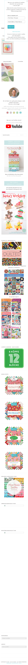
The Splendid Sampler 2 (14, 296)
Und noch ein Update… (7, 61)
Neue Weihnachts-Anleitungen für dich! (14, 189)
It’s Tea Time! (20, 61)
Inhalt (13, 31)
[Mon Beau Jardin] (14, 396)
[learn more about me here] (14, 98)
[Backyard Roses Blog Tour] (14, 505)
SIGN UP (11, 27)
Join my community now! (13, 15)
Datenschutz (17, 31)
